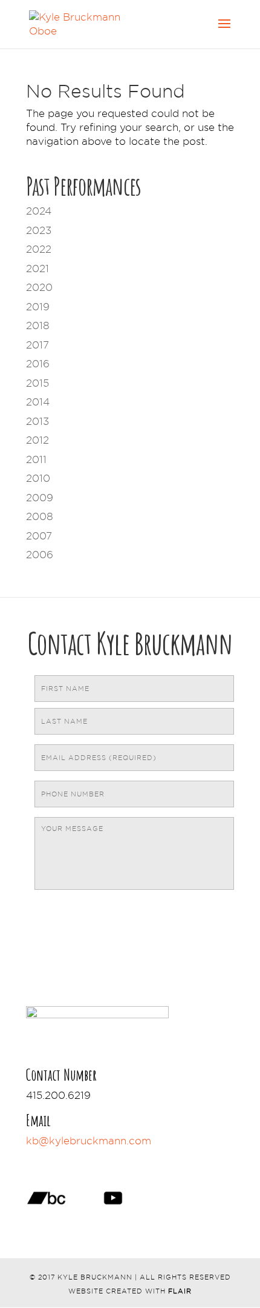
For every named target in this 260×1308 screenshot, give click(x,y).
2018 (38, 325)
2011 (36, 459)
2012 (37, 440)
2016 (38, 363)
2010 (38, 478)
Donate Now (80, 1159)
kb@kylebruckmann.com (88, 1140)
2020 (39, 287)
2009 (39, 497)
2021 (37, 268)
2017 (37, 344)
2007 (39, 535)
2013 (37, 421)
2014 (38, 401)
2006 (39, 554)
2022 (38, 249)
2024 (38, 210)
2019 (38, 306)
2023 (38, 230)
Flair (180, 1291)
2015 (37, 383)
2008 (39, 516)
